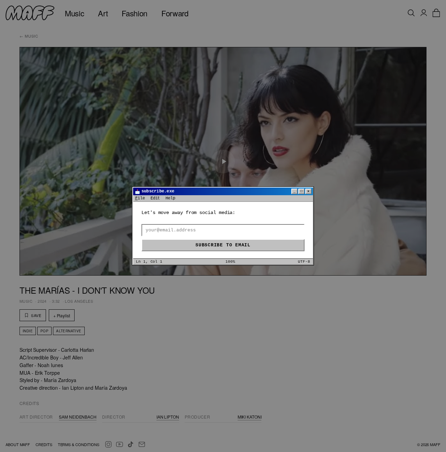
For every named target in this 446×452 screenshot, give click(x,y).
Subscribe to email (223, 245)
